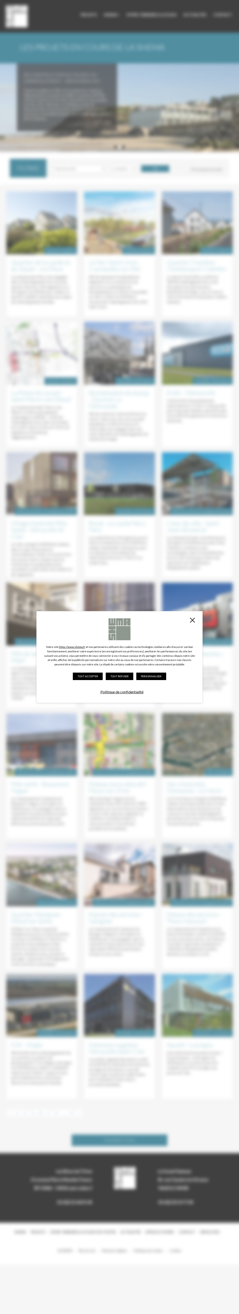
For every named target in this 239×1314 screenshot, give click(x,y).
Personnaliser (151, 676)
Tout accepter (87, 676)
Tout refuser (119, 676)
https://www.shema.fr (72, 646)
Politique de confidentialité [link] (122, 692)
